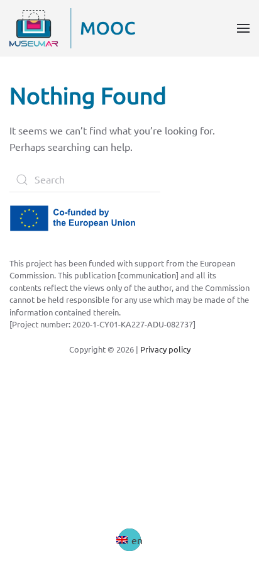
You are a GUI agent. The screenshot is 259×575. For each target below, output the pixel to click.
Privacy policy (165, 349)
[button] (243, 28)
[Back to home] (72, 28)
